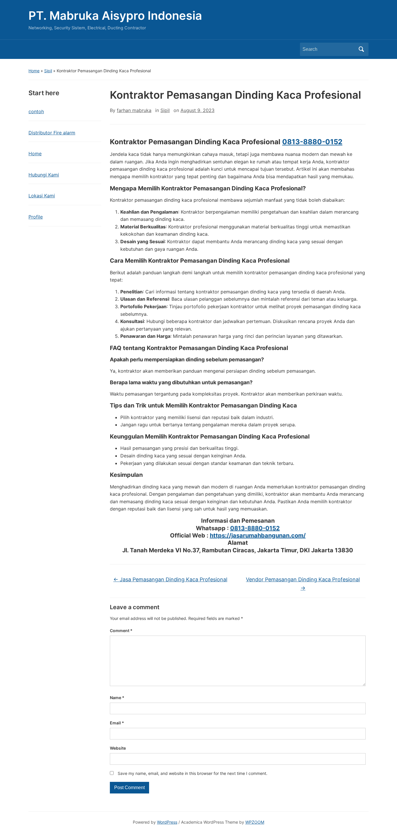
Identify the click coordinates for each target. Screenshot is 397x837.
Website (118, 748)
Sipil (48, 70)
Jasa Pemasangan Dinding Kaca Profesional (170, 579)
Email (117, 722)
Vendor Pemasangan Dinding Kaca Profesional (303, 583)
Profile (35, 217)
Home (34, 70)
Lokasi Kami (41, 196)
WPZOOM (254, 822)
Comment (121, 630)
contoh (36, 111)
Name (117, 697)
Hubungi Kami (43, 175)
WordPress (167, 822)
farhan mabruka (134, 110)
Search (361, 49)
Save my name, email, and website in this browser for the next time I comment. (192, 773)
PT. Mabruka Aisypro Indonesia (115, 15)
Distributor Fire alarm (51, 133)
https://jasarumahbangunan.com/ (258, 535)
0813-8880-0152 (312, 142)
